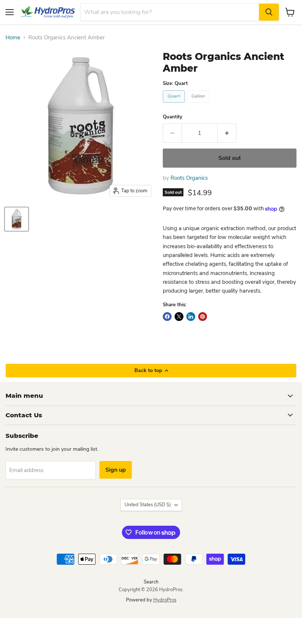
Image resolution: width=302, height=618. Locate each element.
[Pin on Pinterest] (202, 316)
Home (13, 38)
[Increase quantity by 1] (227, 133)
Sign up (115, 470)
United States (147, 504)
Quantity (172, 117)
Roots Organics (189, 178)
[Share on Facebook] (167, 316)
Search (151, 582)
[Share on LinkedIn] (190, 316)
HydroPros (164, 600)
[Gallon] (199, 104)
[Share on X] (179, 316)
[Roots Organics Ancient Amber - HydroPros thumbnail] (16, 219)
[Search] (269, 12)
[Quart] (175, 104)
